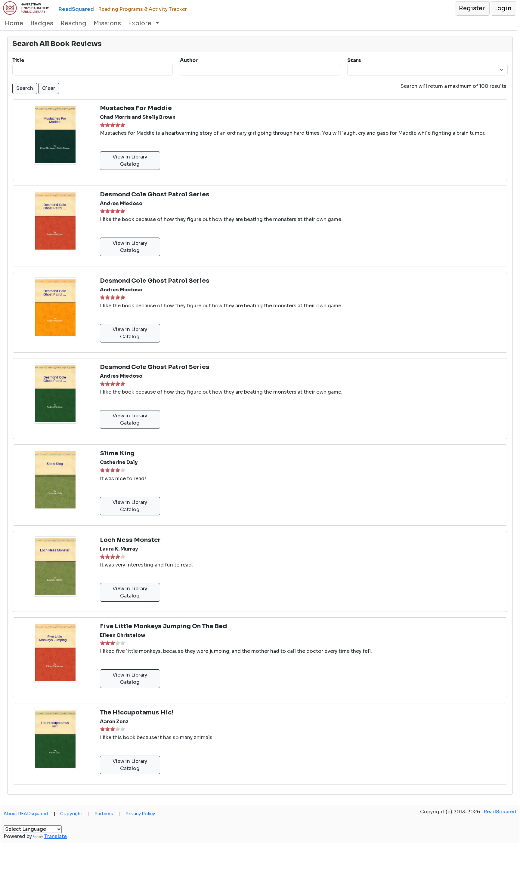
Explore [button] (140, 23)
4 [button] (117, 124)
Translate (55, 836)
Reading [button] (73, 23)
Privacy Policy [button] (140, 813)
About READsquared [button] (29, 813)
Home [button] (14, 23)
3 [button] (112, 124)
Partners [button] (107, 813)
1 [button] (102, 124)
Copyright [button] (75, 813)
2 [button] (107, 124)
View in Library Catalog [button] (130, 160)
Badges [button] (41, 23)
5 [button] (122, 124)
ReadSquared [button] (500, 812)
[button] (472, 8)
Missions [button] (107, 23)
